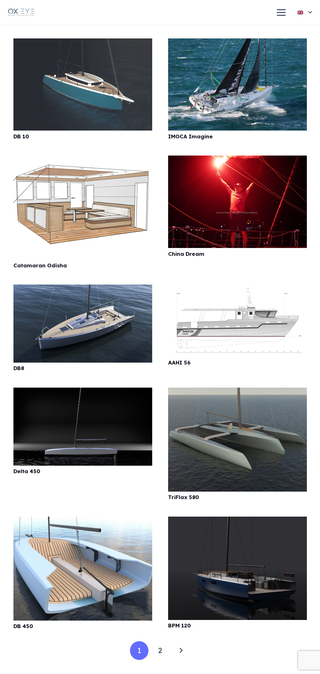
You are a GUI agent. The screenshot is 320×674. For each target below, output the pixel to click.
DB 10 (21, 136)
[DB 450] (82, 521)
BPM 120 (179, 625)
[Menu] (281, 12)
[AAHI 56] (237, 289)
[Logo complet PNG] (21, 13)
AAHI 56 (179, 362)
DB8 (18, 368)
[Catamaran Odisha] (82, 160)
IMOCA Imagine (190, 136)
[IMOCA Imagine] (237, 43)
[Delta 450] (82, 392)
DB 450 (23, 626)
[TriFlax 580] (237, 392)
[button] (305, 12)
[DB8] (82, 289)
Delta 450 (26, 471)
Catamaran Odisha (40, 265)
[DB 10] (82, 43)
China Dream (186, 253)
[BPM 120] (237, 521)
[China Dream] (237, 160)
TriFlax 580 (183, 497)
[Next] (181, 650)
